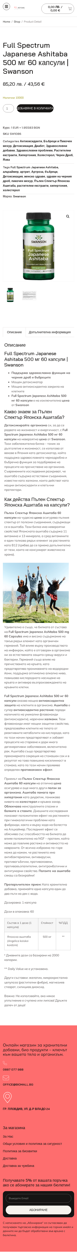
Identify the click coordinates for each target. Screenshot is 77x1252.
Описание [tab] (14, 332)
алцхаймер (11, 171)
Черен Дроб (64, 155)
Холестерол (45, 155)
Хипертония (27, 155)
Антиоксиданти (31, 141)
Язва (6, 159)
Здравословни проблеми (34, 150)
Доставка (10, 1158)
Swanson (19, 196)
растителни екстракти (33, 185)
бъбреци (51, 171)
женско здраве (34, 176)
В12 (14, 545)
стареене (31, 742)
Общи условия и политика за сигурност (32, 1144)
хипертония (58, 185)
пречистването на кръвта (22, 664)
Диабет (39, 146)
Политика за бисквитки (20, 1151)
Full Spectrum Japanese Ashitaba (34, 167)
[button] (68, 216)
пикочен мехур (22, 181)
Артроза (37, 171)
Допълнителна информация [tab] (50, 332)
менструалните (33, 806)
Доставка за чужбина (18, 1166)
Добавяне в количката (35, 108)
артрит (25, 171)
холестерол (11, 190)
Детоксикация (23, 146)
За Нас (8, 1136)
